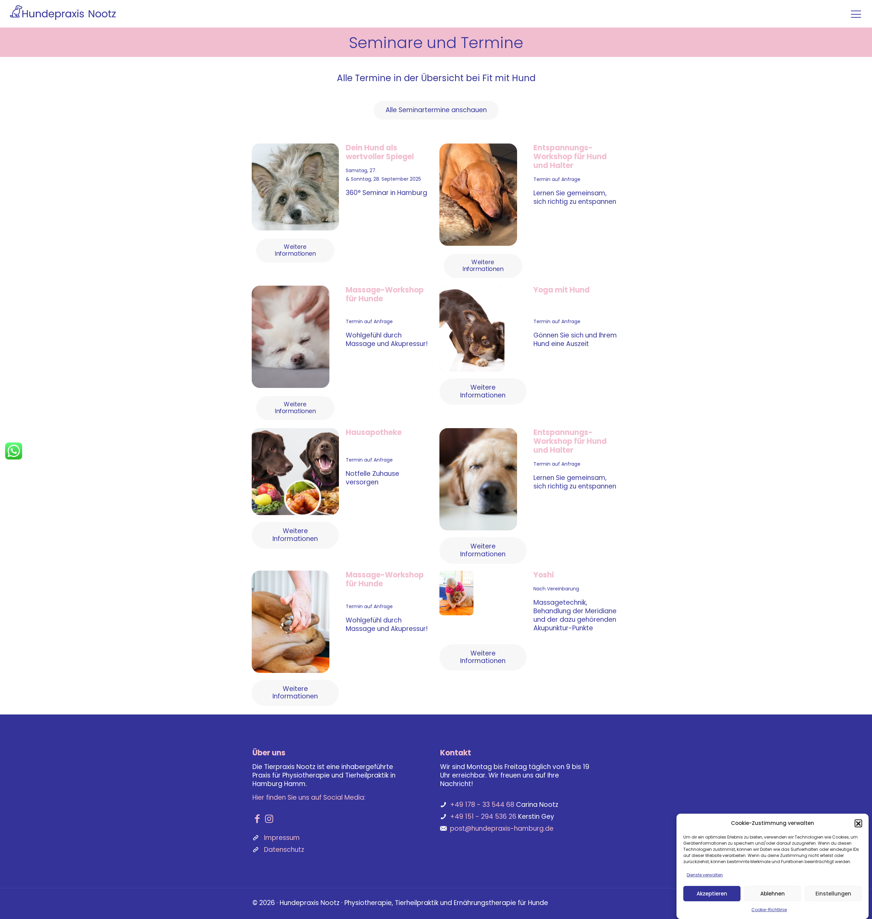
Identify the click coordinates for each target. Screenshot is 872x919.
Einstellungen (833, 893)
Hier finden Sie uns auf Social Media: (308, 797)
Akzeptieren (712, 893)
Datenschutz (284, 849)
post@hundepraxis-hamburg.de (502, 828)
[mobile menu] (856, 14)
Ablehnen (772, 893)
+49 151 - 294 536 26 (483, 816)
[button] (858, 823)
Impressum (282, 837)
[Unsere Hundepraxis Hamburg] (63, 12)
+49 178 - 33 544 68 (482, 804)
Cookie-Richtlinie (769, 910)
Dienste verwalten (705, 875)
